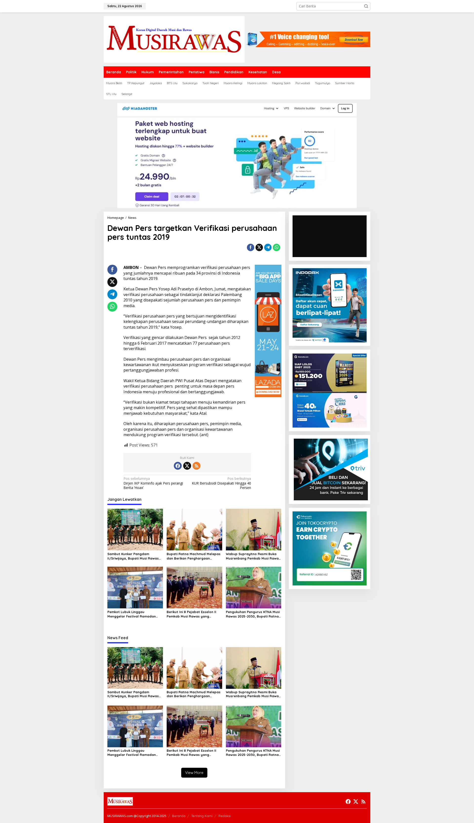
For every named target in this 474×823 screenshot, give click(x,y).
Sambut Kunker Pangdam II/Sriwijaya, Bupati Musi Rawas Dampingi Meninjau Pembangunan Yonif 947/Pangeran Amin (133, 556)
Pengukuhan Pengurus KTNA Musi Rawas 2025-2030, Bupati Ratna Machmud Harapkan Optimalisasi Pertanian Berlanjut (253, 614)
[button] (366, 6)
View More (194, 772)
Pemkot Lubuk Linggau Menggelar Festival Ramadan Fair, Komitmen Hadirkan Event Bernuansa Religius (132, 614)
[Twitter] (187, 466)
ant (204, 434)
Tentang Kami (202, 816)
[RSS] (196, 466)
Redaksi (224, 816)
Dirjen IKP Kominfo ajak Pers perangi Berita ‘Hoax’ (153, 483)
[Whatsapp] (276, 247)
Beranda (178, 816)
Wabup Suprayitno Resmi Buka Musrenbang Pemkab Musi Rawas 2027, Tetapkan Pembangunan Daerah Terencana (253, 556)
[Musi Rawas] (174, 39)
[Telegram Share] (268, 247)
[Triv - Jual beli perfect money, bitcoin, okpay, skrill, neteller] (331, 469)
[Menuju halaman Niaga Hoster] (237, 155)
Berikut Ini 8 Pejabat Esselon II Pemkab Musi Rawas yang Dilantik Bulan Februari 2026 (191, 614)
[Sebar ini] (250, 247)
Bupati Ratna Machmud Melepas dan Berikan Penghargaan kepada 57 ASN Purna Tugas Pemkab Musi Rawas (193, 556)
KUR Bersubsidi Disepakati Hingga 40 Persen (221, 483)
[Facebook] (178, 466)
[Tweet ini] (259, 247)
